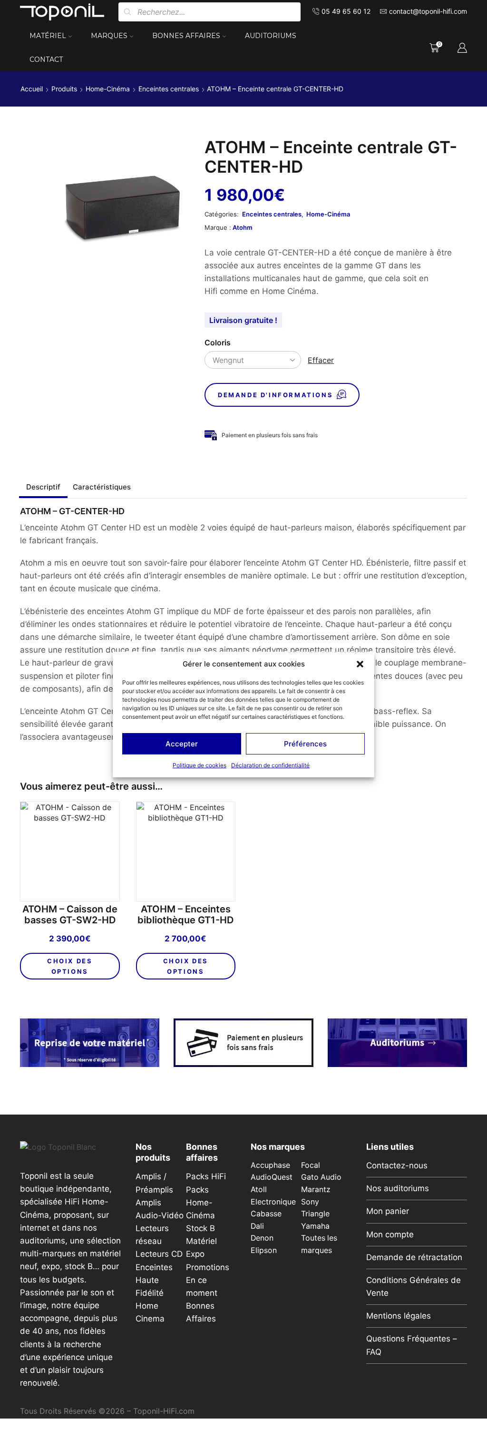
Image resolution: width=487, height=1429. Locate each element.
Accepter (182, 743)
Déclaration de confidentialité (270, 765)
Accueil (31, 89)
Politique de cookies (199, 765)
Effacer (321, 360)
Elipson (264, 1250)
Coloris (218, 342)
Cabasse (266, 1213)
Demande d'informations (275, 395)
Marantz (316, 1189)
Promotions (207, 1267)
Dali (257, 1226)
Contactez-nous (397, 1165)
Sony (310, 1201)
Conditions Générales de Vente (413, 1286)
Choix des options (69, 966)
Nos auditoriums (397, 1188)
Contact (46, 59)
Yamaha (315, 1226)
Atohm (243, 227)
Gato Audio (321, 1177)
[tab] (43, 487)
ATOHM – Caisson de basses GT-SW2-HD (69, 915)
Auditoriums (270, 35)
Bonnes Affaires (186, 35)
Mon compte (390, 1234)
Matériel (47, 35)
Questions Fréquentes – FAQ (411, 1345)
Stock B (200, 1228)
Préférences (305, 743)
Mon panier (387, 1211)
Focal (310, 1165)
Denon (262, 1238)
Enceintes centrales (168, 89)
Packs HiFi (206, 1176)
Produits (64, 89)
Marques (109, 35)
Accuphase (270, 1165)
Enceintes (154, 1267)
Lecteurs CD (159, 1254)
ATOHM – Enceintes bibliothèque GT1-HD (185, 915)
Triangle (315, 1213)
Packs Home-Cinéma (200, 1202)
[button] (360, 664)
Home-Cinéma (108, 89)
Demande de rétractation (414, 1257)
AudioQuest (271, 1177)
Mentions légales (398, 1316)
